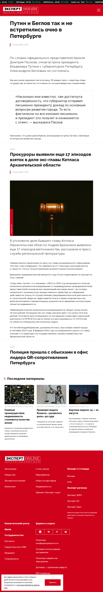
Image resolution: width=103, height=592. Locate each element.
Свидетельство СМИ (15, 547)
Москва (71, 476)
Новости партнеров (46, 480)
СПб (69, 482)
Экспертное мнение (14, 406)
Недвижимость (44, 486)
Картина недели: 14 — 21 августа (83, 412)
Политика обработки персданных (47, 560)
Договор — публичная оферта (51, 567)
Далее (12, 149)
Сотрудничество (14, 535)
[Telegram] (65, 531)
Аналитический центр (17, 523)
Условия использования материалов (48, 551)
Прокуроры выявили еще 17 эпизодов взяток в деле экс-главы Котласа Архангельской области (50, 159)
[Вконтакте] (48, 531)
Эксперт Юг (73, 501)
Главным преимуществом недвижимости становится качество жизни (17, 416)
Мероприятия (42, 475)
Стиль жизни (42, 469)
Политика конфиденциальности (47, 542)
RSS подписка (43, 573)
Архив (8, 529)
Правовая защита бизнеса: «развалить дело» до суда (49, 413)
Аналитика (10, 486)
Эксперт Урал (74, 507)
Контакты (9, 541)
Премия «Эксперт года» (48, 492)
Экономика (10, 469)
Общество (74, 406)
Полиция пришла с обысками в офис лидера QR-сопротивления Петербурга (49, 357)
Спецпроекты (12, 558)
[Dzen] (40, 531)
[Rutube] (57, 531)
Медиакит (10, 553)
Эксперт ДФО (74, 495)
